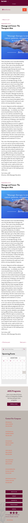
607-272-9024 (9, 463)
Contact (14, 3)
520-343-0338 (9, 426)
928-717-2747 (8, 444)
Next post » (23, 342)
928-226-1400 (9, 435)
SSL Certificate (10, 519)
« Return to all (5, 19)
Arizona (14, 509)
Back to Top (14, 491)
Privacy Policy (14, 504)
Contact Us (14, 500)
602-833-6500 (9, 454)
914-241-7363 (8, 473)
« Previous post (6, 342)
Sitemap (14, 496)
